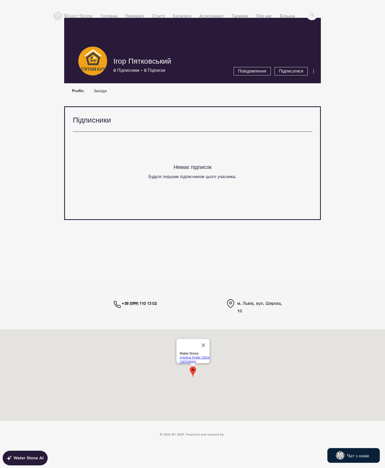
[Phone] (117, 304)
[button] (211, 16)
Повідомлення (252, 71)
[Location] (230, 303)
